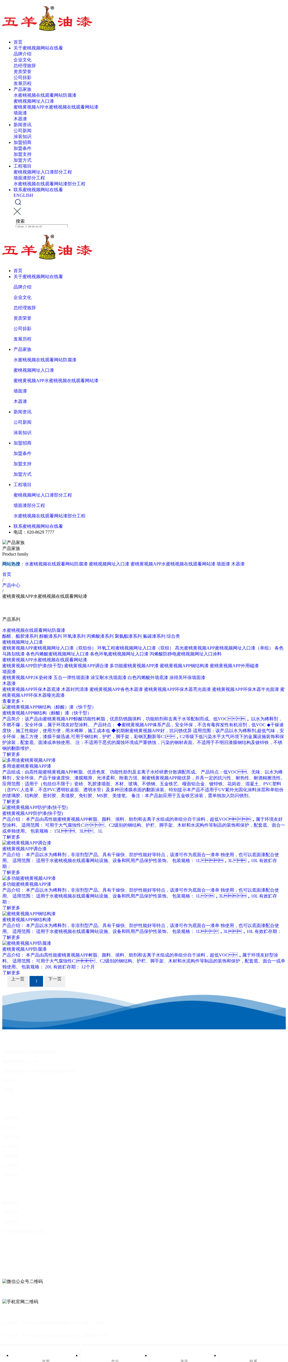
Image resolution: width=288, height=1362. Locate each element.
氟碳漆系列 (154, 636)
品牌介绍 (23, 53)
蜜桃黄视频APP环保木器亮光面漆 (177, 689)
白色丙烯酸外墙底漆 (148, 677)
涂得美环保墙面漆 (187, 677)
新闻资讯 (23, 124)
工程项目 (23, 166)
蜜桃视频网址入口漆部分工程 (43, 172)
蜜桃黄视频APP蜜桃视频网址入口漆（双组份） (49, 648)
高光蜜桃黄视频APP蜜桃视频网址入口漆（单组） (224, 648)
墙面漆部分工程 (29, 177)
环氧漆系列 (74, 636)
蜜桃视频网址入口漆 (34, 101)
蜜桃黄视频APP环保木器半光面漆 (245, 689)
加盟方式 (23, 160)
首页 (18, 42)
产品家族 (23, 89)
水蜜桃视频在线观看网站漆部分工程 (50, 183)
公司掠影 (23, 77)
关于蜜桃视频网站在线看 (38, 48)
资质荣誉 (23, 71)
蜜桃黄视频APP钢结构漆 (184, 665)
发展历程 (23, 83)
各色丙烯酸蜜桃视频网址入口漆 (57, 653)
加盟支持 (23, 154)
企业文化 (23, 59)
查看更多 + (13, 701)
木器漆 (20, 118)
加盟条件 (23, 148)
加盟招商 (23, 142)
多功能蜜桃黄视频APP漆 (134, 665)
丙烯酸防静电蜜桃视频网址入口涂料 (186, 653)
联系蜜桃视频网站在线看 (38, 189)
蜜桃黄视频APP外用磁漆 (234, 665)
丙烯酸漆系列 (100, 636)
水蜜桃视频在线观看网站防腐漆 (45, 95)
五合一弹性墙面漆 (71, 677)
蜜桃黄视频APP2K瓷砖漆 (27, 677)
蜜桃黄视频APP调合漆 (86, 665)
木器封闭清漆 (74, 689)
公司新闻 (23, 130)
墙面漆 (20, 113)
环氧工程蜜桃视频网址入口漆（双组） (135, 648)
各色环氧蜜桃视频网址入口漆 (119, 653)
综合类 (173, 636)
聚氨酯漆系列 (128, 636)
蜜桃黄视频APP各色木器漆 (116, 689)
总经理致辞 (25, 65)
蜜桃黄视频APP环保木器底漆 (31, 689)
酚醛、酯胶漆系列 (20, 636)
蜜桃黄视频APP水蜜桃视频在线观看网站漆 (56, 107)
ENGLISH (23, 195)
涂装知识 (23, 136)
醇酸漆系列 (50, 636)
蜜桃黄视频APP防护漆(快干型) (32, 665)
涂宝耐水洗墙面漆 (109, 677)
